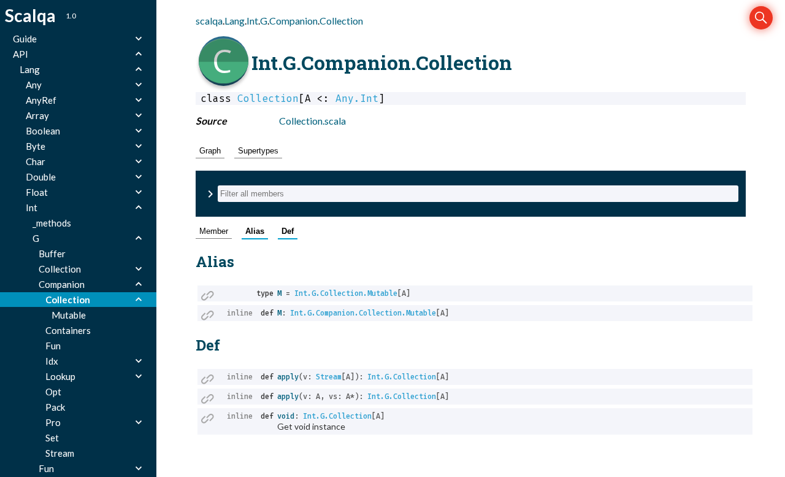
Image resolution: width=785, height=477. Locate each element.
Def (287, 231)
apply (288, 377)
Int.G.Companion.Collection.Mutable (363, 313)
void (285, 416)
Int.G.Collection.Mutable (345, 293)
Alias (254, 231)
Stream (329, 377)
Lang (234, 20)
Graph (210, 150)
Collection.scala (312, 120)
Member (213, 231)
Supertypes (258, 150)
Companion (293, 20)
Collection (341, 20)
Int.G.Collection (401, 377)
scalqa (209, 20)
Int (252, 20)
